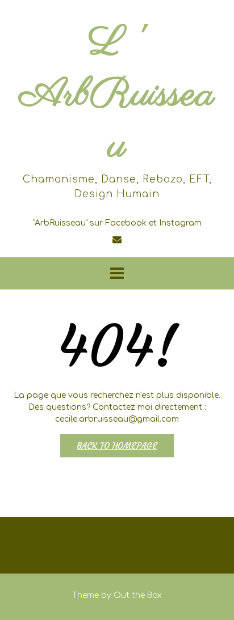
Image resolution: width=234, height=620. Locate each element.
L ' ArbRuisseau (117, 95)
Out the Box (138, 595)
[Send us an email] (117, 240)
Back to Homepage (117, 445)
